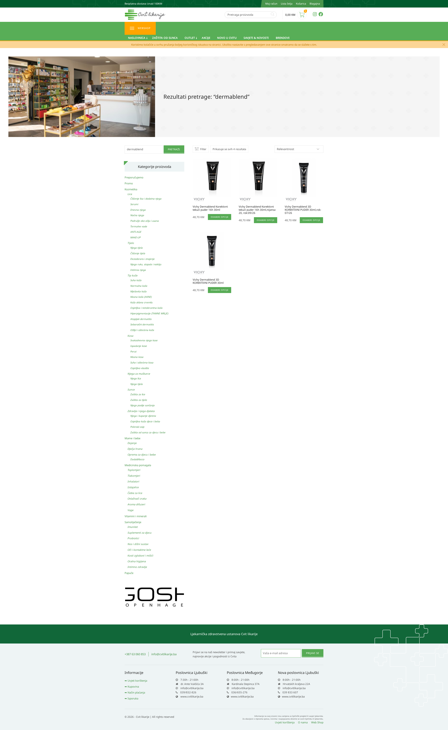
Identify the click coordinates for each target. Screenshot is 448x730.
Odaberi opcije (219, 217)
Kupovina (133, 686)
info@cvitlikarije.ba (164, 654)
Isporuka (133, 698)
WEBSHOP (144, 28)
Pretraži (174, 149)
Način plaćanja (136, 692)
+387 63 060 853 (135, 654)
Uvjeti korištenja (137, 680)
